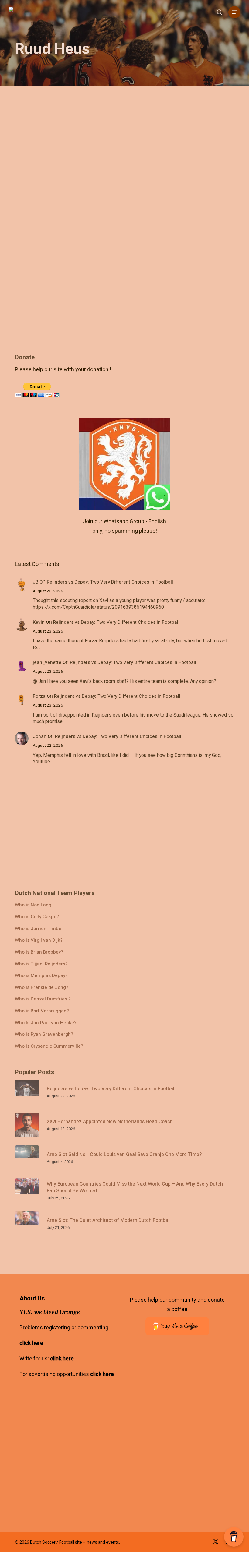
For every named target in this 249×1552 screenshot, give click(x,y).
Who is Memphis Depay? (41, 975)
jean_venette (47, 662)
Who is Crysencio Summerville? (49, 1046)
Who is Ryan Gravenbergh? (44, 1034)
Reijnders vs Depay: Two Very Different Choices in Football (110, 582)
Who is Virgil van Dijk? (39, 940)
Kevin (39, 622)
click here (31, 1343)
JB (35, 582)
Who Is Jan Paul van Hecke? (46, 1023)
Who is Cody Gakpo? (37, 917)
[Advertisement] (60, 392)
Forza (39, 696)
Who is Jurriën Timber (39, 929)
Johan (39, 736)
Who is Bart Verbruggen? (42, 1011)
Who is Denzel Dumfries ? (43, 999)
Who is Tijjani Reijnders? (41, 964)
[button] (234, 12)
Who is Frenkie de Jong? (41, 987)
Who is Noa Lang (33, 905)
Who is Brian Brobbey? (39, 952)
